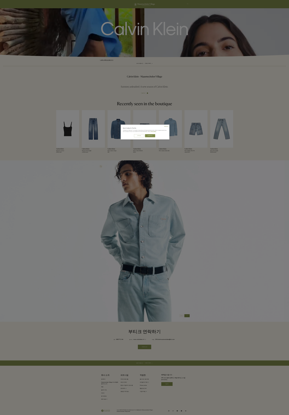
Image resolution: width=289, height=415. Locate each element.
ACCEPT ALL (150, 135)
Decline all (166, 126)
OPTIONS (139, 135)
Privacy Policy (153, 131)
